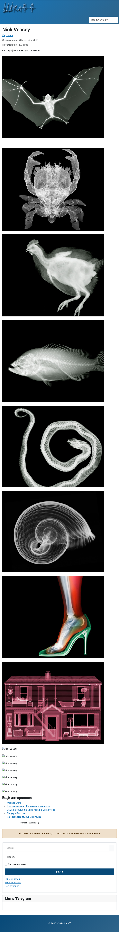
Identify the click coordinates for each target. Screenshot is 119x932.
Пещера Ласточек (17, 813)
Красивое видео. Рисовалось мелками (28, 806)
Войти (59, 871)
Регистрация (12, 886)
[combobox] (103, 20)
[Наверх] (115, 928)
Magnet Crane (14, 802)
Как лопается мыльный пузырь (24, 816)
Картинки (7, 35)
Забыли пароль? (13, 879)
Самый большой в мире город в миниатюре (31, 809)
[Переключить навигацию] (3, 20)
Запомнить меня (17, 864)
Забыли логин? (13, 882)
